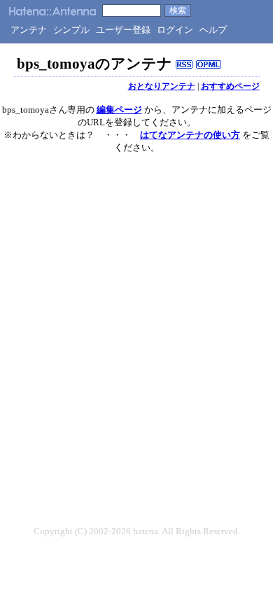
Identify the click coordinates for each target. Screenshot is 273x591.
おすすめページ (230, 86)
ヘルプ (213, 30)
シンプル (71, 30)
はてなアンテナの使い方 (190, 135)
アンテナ (28, 30)
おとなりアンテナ (161, 86)
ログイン (175, 30)
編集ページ (119, 109)
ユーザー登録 (123, 30)
